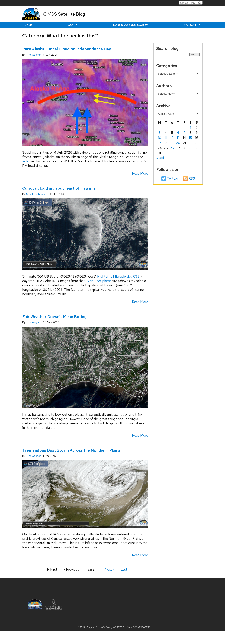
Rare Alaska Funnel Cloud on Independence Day (66, 49)
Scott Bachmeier (36, 194)
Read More (140, 173)
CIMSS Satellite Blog (64, 14)
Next (109, 569)
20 (178, 143)
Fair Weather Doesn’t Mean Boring (54, 316)
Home (28, 25)
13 (178, 138)
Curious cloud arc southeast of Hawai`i (58, 188)
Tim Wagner (33, 55)
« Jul (160, 158)
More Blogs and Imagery (130, 25)
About (72, 25)
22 (190, 143)
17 (159, 143)
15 (190, 138)
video (26, 161)
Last (124, 569)
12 (172, 138)
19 (172, 143)
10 (159, 138)
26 (172, 148)
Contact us (192, 25)
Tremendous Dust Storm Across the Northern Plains (71, 450)
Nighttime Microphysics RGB (118, 276)
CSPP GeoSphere (97, 281)
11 (166, 138)
